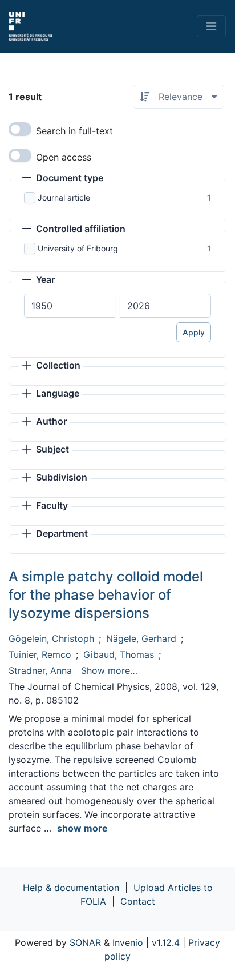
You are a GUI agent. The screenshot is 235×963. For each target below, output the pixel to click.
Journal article (64, 197)
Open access (63, 157)
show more (82, 828)
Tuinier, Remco (40, 654)
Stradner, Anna (40, 670)
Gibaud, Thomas (118, 654)
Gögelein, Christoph (51, 638)
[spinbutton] (69, 306)
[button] (63, 179)
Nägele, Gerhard (141, 638)
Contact (137, 901)
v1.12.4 (166, 942)
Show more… (109, 670)
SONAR (85, 942)
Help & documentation (71, 887)
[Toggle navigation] (211, 26)
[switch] (20, 129)
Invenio (127, 942)
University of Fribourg (78, 248)
